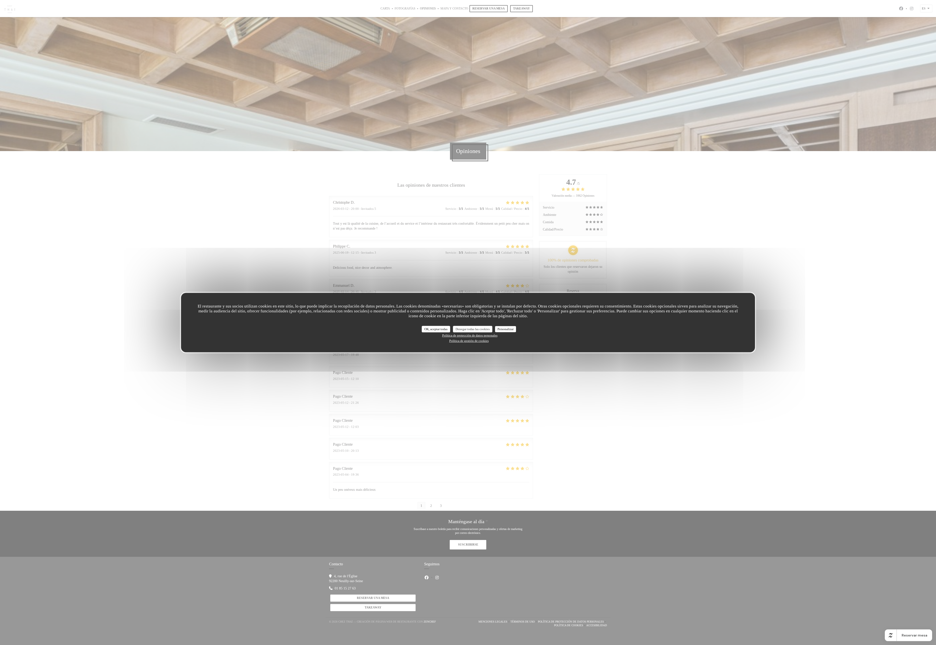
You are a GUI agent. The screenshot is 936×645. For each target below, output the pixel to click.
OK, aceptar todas (436, 329)
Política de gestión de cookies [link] (469, 341)
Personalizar (505, 329)
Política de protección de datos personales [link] (469, 335)
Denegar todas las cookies (473, 329)
